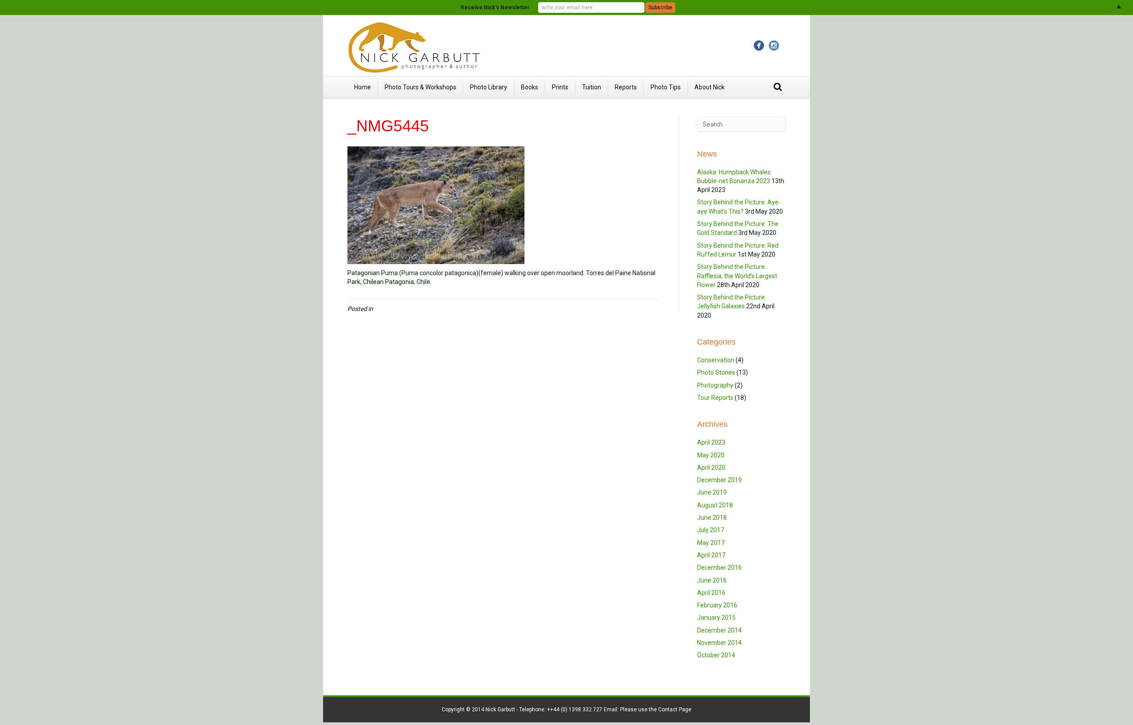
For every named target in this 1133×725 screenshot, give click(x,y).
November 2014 (719, 642)
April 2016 (711, 592)
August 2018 (715, 505)
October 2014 (716, 655)
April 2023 (711, 442)
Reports (626, 87)
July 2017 (710, 529)
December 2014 (719, 630)
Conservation (715, 360)
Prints (560, 87)
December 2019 (719, 479)
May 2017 (711, 542)
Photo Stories (716, 372)
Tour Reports (715, 397)
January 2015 (716, 617)
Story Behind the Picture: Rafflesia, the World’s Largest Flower (737, 275)
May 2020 (711, 455)
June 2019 (712, 492)
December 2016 (719, 567)
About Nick (709, 87)
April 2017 (711, 555)
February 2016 (717, 605)
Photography (715, 385)
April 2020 (711, 467)
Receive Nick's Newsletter (495, 7)
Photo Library (488, 87)
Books (529, 87)
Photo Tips (666, 87)
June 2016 (712, 580)
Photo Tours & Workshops (420, 87)
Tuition (591, 87)
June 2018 (712, 517)
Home (362, 87)
